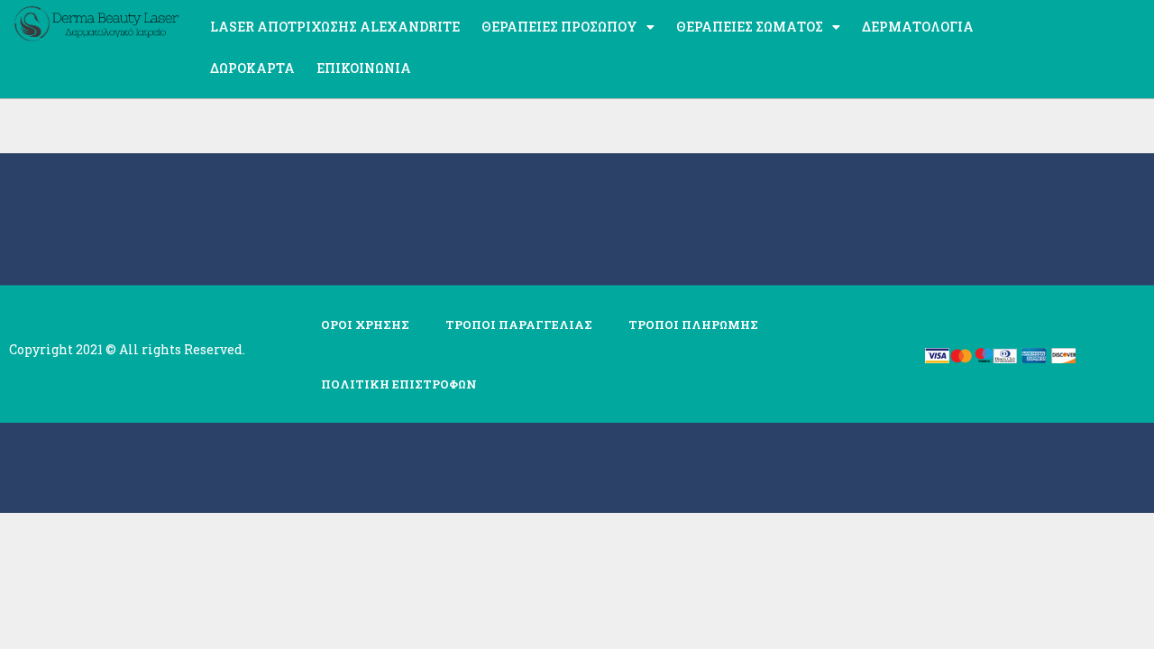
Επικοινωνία (363, 68)
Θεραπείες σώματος (749, 26)
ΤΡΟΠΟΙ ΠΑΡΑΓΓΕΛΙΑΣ (518, 324)
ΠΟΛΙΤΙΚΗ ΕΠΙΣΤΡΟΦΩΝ (399, 384)
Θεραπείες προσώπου (559, 26)
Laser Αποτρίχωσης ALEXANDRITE (335, 26)
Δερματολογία (918, 26)
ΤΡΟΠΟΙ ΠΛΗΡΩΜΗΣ (693, 324)
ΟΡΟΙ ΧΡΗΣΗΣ (365, 324)
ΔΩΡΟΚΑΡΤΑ (252, 68)
